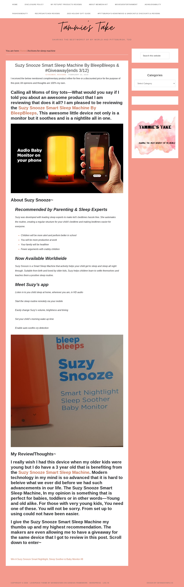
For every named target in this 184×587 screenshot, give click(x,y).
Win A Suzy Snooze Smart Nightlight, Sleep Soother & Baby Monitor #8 (47, 559)
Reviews (61, 74)
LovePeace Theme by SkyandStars (47, 583)
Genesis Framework (77, 583)
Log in (106, 583)
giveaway (51, 74)
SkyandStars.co (165, 583)
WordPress (95, 583)
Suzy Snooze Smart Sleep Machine (53, 472)
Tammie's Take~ (92, 27)
